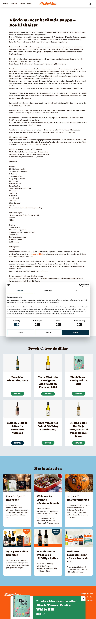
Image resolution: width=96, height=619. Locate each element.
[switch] (37, 324)
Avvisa (20, 332)
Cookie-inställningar (86, 600)
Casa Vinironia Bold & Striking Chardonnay (48, 426)
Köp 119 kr (48, 394)
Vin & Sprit (14, 4)
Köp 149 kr (78, 443)
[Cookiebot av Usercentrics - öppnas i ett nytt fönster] (80, 285)
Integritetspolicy (87, 593)
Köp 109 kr (17, 394)
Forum (29, 4)
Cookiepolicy (88, 597)
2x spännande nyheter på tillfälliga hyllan (47, 555)
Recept (5, 4)
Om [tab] (76, 290)
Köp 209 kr (78, 394)
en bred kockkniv (37, 254)
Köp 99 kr (17, 443)
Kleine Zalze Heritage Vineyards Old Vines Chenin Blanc (78, 429)
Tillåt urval (48, 332)
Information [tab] (48, 290)
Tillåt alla (75, 332)
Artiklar (22, 4)
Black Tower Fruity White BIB (78, 380)
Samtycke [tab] (20, 290)
